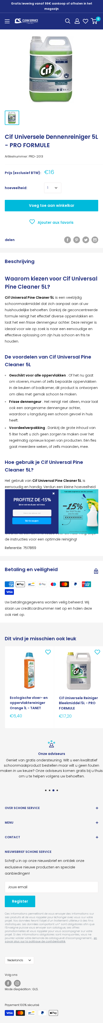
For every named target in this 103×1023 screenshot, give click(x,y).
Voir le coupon (31, 520)
